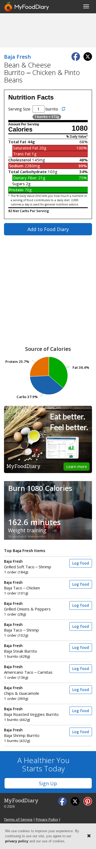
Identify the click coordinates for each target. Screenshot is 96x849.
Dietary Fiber (25, 177)
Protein (16, 189)
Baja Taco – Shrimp (21, 627)
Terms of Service (18, 819)
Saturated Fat (25, 147)
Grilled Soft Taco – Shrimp (27, 564)
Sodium (16, 165)
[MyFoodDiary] (27, 6)
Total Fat (17, 141)
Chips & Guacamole (21, 690)
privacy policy (16, 841)
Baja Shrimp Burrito (21, 733)
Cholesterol (19, 159)
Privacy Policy (47, 819)
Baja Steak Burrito (20, 648)
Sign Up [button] (48, 783)
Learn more (76, 466)
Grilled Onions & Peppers (27, 606)
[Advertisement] (48, 30)
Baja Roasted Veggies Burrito (31, 712)
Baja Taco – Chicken (22, 585)
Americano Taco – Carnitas (28, 669)
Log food (80, 563)
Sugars (18, 183)
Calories (20, 129)
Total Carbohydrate (27, 171)
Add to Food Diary (48, 229)
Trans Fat (22, 153)
